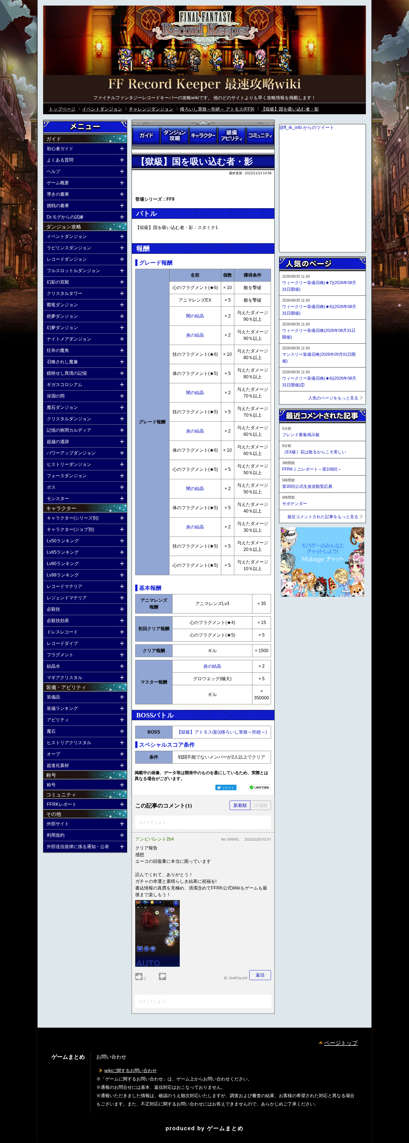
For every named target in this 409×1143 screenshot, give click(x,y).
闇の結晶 (195, 316)
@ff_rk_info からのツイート (306, 127)
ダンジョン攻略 (174, 135)
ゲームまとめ (225, 1128)
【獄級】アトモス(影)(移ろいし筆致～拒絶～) (222, 732)
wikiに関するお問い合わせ (130, 1070)
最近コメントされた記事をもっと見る (322, 516)
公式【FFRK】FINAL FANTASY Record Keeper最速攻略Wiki (204, 85)
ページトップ (341, 1043)
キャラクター (203, 135)
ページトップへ (293, 612)
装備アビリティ (231, 135)
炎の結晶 (195, 335)
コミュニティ (260, 135)
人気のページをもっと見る (333, 398)
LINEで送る (259, 787)
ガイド (146, 135)
